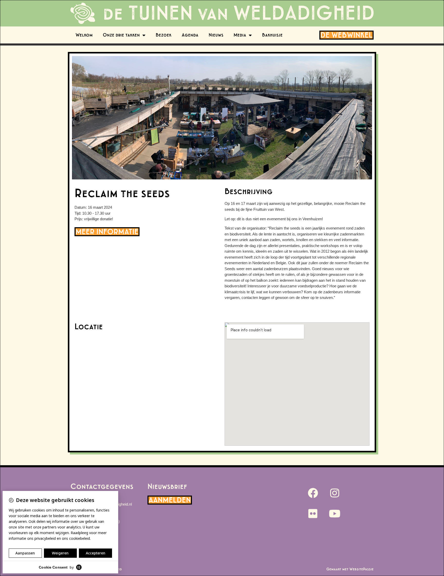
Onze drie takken (121, 35)
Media (240, 35)
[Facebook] (313, 493)
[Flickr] (313, 513)
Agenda (190, 35)
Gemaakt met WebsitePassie (350, 569)
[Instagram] (335, 493)
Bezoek (163, 35)
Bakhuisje (272, 35)
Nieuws (216, 35)
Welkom (84, 35)
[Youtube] (335, 513)
